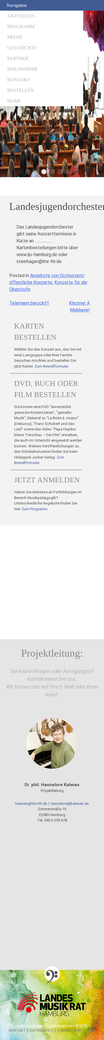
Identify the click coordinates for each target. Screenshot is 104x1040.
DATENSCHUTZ (42, 1030)
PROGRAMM (21, 26)
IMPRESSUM (70, 1030)
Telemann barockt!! (29, 303)
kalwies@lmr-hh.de (31, 803)
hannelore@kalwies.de (70, 803)
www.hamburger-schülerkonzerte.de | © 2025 (52, 1026)
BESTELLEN (20, 90)
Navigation (17, 5)
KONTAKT (18, 79)
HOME (14, 100)
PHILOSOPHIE (22, 69)
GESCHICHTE (22, 47)
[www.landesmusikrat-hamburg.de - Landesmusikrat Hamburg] (52, 1015)
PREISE (15, 37)
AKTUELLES (21, 15)
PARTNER (17, 58)
